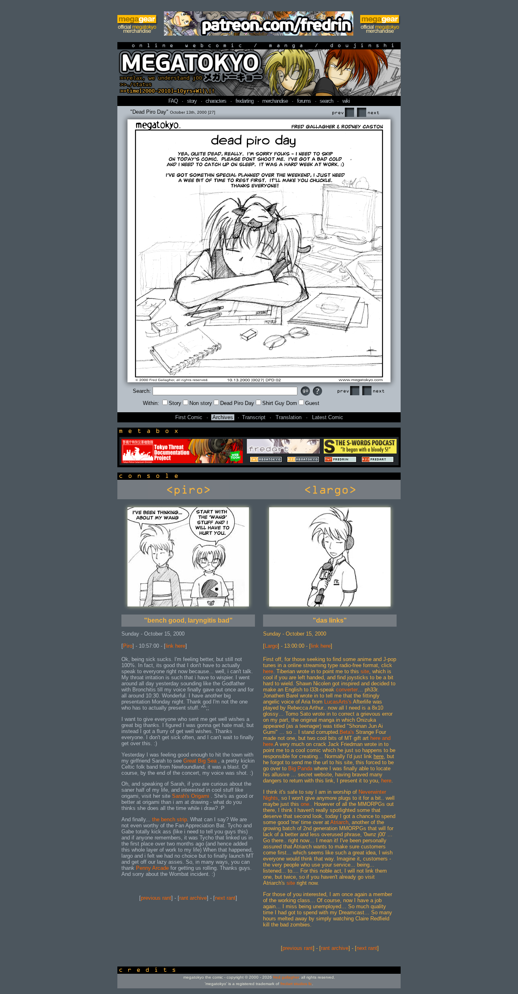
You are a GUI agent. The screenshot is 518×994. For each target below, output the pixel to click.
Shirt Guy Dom (279, 403)
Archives (222, 417)
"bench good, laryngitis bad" (188, 620)
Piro (127, 646)
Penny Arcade (152, 868)
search (326, 101)
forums (304, 101)
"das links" (330, 620)
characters (216, 101)
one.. (306, 804)
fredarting (244, 101)
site (365, 671)
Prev (342, 112)
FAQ (173, 101)
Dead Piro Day (237, 403)
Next (367, 112)
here (268, 671)
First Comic (188, 417)
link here (175, 646)
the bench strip (169, 819)
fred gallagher (286, 977)
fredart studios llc (296, 983)
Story (175, 403)
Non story (200, 403)
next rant (225, 898)
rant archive (193, 898)
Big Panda (300, 768)
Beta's (347, 732)
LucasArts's (338, 702)
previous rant (156, 898)
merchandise (275, 101)
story (192, 101)
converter (347, 690)
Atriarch (339, 822)
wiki (346, 101)
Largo (271, 646)
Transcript (253, 417)
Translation (288, 417)
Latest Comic (327, 417)
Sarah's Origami (191, 796)
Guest (312, 403)
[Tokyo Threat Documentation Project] (182, 461)
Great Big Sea (200, 761)
